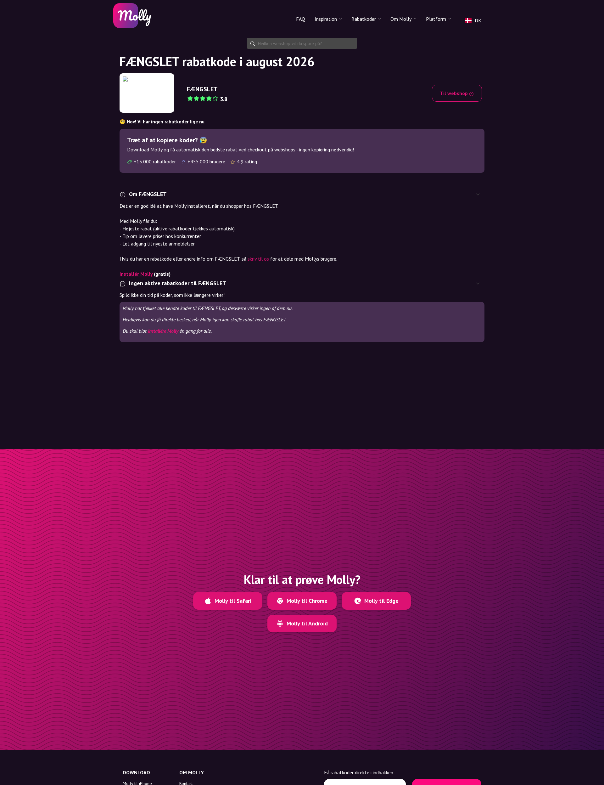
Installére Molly (163, 331)
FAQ (300, 19)
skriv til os (258, 259)
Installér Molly (136, 274)
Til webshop (454, 93)
